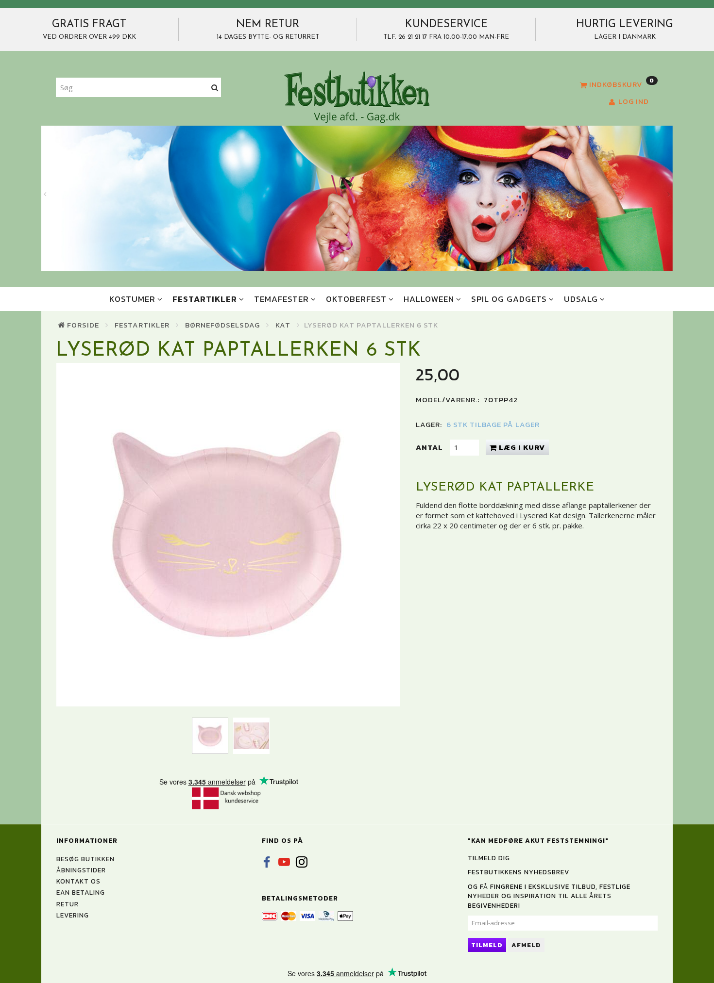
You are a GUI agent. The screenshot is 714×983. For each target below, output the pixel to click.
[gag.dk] (356, 96)
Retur (67, 904)
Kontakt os (78, 881)
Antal (430, 447)
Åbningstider (81, 870)
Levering (72, 915)
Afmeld (526, 945)
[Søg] (215, 87)
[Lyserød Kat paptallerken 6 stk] (228, 534)
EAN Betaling (80, 892)
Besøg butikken (85, 859)
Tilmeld (487, 945)
